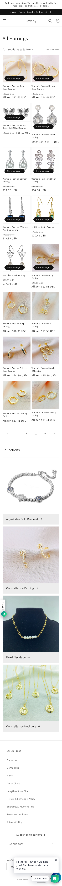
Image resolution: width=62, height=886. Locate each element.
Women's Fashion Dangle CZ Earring (43, 369)
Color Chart (13, 783)
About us (12, 760)
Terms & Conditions (18, 814)
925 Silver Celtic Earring (43, 227)
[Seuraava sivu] (54, 433)
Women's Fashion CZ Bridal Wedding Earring (15, 228)
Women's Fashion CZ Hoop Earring (15, 415)
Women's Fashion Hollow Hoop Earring (43, 87)
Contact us (13, 767)
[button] (4, 21)
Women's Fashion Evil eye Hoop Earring (15, 369)
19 (45, 433)
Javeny (25, 879)
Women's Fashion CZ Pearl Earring (44, 136)
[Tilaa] (51, 844)
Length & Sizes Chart (18, 791)
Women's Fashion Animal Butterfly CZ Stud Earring (14, 126)
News (10, 775)
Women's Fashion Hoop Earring (43, 276)
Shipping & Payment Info (20, 806)
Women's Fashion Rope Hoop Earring (13, 87)
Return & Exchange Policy (21, 798)
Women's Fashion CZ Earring (41, 325)
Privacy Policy (14, 822)
